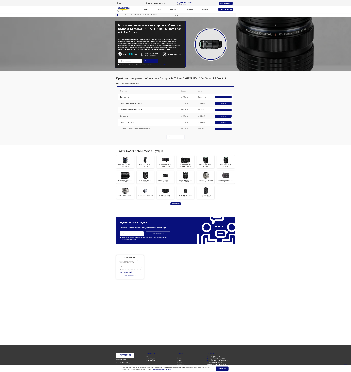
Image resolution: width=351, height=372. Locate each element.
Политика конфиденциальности (161, 369)
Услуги (145, 9)
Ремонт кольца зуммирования (130, 103)
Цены (159, 9)
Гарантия (173, 9)
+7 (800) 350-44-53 (184, 2)
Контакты (205, 9)
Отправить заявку (150, 61)
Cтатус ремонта (226, 3)
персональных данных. (162, 64)
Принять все (222, 368)
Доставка (190, 9)
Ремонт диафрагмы (126, 122)
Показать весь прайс (175, 137)
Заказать (223, 97)
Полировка (123, 116)
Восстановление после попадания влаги (134, 129)
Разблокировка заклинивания (130, 110)
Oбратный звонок (225, 9)
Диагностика (124, 97)
